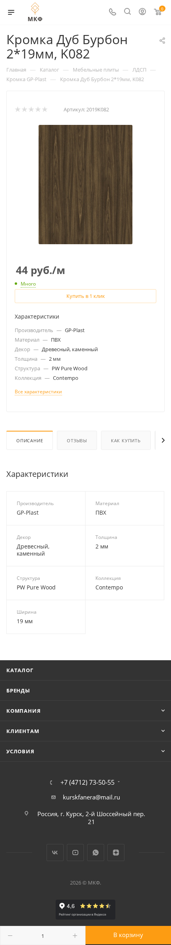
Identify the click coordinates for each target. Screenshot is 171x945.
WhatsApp (95, 852)
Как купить (126, 440)
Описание (29, 440)
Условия (20, 751)
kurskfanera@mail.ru (91, 797)
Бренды (18, 690)
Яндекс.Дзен (115, 852)
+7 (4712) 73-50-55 (87, 782)
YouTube (75, 852)
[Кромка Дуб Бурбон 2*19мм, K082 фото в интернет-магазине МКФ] (85, 184)
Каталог (19, 670)
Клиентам (22, 731)
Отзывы (77, 440)
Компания (23, 710)
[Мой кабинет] (142, 12)
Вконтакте (55, 852)
